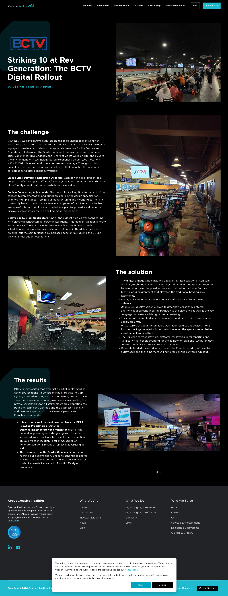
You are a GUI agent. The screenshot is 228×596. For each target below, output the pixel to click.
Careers (84, 507)
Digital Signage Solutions (140, 507)
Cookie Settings (207, 588)
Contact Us (86, 513)
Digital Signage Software (140, 513)
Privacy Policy (130, 570)
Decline (162, 585)
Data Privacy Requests (180, 588)
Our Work (138, 6)
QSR (173, 518)
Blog (82, 528)
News (83, 523)
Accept (141, 585)
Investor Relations (175, 6)
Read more (13, 521)
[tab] (157, 472)
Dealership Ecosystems (185, 528)
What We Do (102, 6)
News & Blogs (155, 6)
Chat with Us (211, 6)
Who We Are (89, 500)
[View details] (10, 547)
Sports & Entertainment (185, 523)
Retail (174, 507)
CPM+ (128, 523)
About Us (87, 6)
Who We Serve (121, 6)
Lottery (175, 513)
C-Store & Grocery (182, 533)
